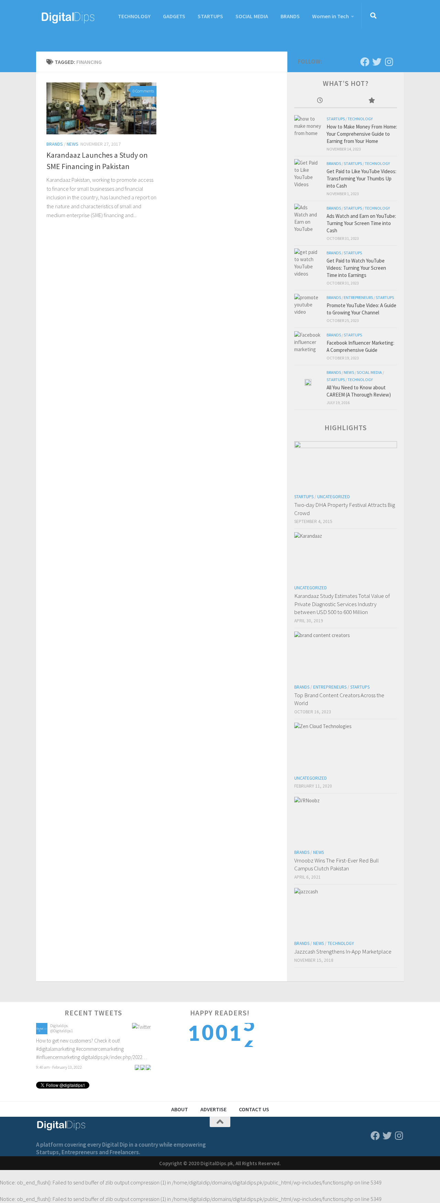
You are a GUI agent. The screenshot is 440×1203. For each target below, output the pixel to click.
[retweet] (142, 1067)
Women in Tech (330, 16)
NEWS (72, 144)
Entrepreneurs (358, 297)
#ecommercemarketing (100, 1049)
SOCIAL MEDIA (251, 16)
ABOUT (179, 1109)
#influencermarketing (58, 1057)
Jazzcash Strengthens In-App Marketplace (343, 951)
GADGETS (174, 16)
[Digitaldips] (41, 1032)
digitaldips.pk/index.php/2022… (114, 1057)
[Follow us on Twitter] (377, 61)
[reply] (137, 1067)
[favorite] (148, 1067)
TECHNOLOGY (134, 16)
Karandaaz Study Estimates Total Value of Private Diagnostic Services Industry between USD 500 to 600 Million (342, 604)
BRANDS (290, 16)
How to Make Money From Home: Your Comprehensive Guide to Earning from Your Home (362, 133)
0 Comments (143, 90)
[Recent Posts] (320, 100)
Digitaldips (59, 1025)
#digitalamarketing (55, 1049)
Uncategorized (333, 497)
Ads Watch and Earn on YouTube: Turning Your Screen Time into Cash (361, 223)
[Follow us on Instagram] (389, 61)
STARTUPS (210, 16)
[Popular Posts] (371, 100)
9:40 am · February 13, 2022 (59, 1067)
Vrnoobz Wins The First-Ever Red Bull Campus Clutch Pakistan (336, 864)
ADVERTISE (213, 1109)
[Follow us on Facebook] (365, 61)
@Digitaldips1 (61, 1030)
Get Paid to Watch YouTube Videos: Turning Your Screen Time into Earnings (356, 267)
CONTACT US (254, 1109)
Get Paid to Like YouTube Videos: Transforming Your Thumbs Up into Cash (361, 178)
